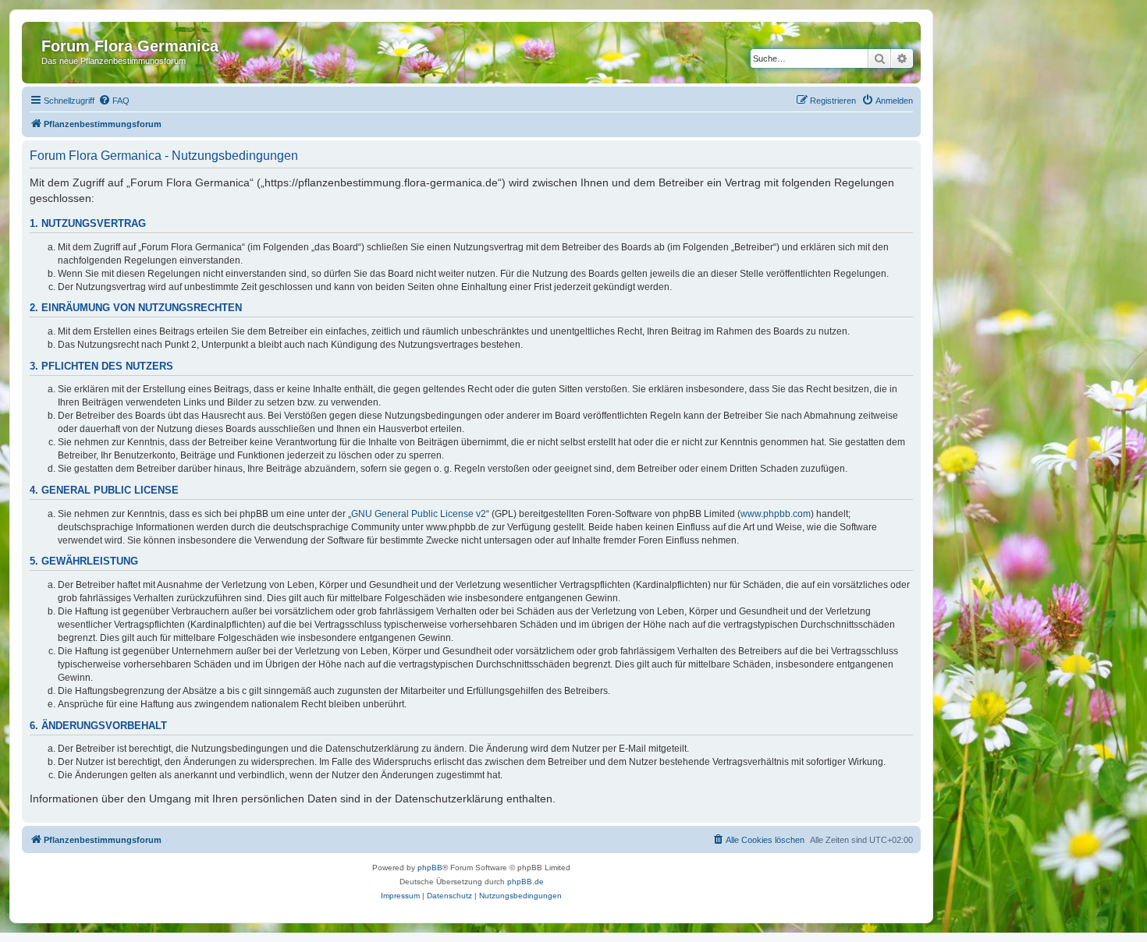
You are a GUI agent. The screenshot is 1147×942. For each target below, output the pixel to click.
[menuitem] (114, 100)
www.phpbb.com (775, 513)
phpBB (429, 867)
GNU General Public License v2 (418, 513)
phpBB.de (525, 881)
